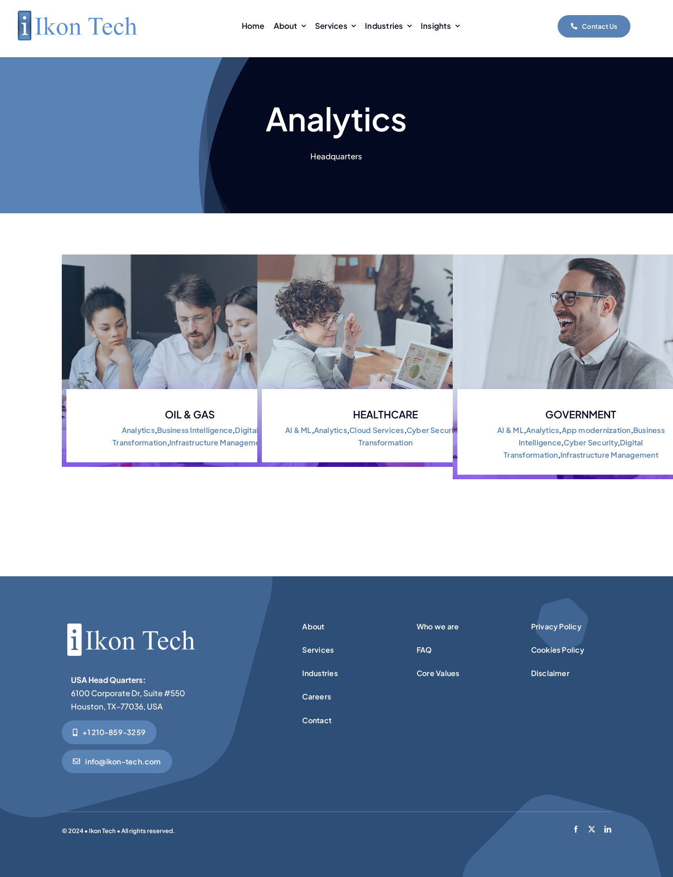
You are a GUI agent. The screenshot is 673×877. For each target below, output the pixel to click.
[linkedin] (607, 829)
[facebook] (575, 829)
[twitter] (591, 829)
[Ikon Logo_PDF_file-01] (77, 12)
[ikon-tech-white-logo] (130, 621)
